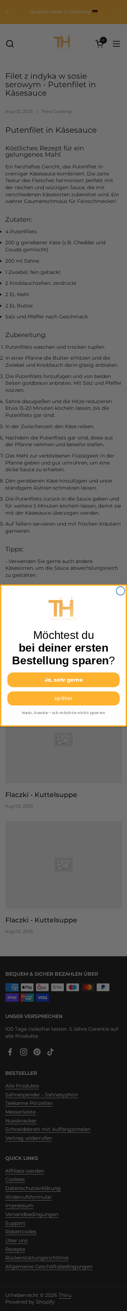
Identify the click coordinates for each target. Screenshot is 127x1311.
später (63, 698)
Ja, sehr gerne (63, 679)
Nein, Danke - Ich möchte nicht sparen (63, 713)
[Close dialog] (120, 591)
